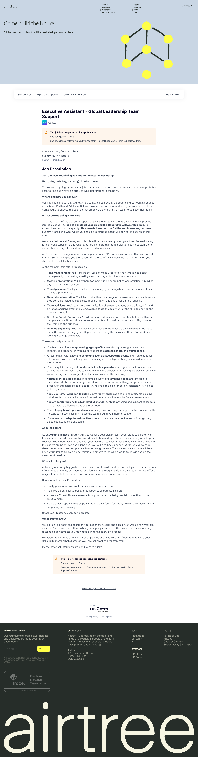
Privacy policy (92, 616)
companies (47, 94)
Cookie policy (106, 616)
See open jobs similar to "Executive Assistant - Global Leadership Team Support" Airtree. (95, 141)
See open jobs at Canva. (62, 136)
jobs (24, 94)
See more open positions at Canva (99, 588)
